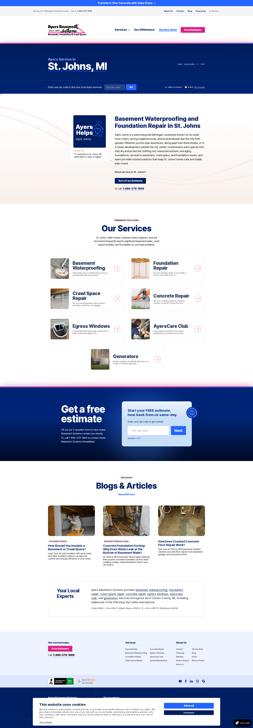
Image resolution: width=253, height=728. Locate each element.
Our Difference (144, 29)
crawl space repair (112, 594)
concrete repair (136, 594)
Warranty (179, 657)
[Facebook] (186, 681)
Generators (126, 359)
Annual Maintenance (158, 660)
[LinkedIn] (191, 681)
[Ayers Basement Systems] (67, 30)
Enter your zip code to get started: (146, 421)
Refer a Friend (198, 660)
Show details (46, 722)
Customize (188, 712)
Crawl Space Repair (86, 298)
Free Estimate (131, 649)
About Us (168, 11)
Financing (201, 11)
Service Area (168, 29)
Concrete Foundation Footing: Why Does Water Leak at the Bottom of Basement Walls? (126, 535)
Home (180, 64)
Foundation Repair (167, 268)
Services (121, 29)
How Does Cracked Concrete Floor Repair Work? (181, 535)
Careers (180, 11)
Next (178, 430)
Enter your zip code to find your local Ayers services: (75, 87)
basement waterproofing (152, 589)
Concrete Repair (167, 298)
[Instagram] (197, 681)
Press (194, 657)
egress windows (157, 594)
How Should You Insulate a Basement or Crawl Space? (71, 535)
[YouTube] (180, 681)
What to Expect (182, 660)
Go (131, 87)
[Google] (203, 681)
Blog (190, 11)
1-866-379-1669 (84, 11)
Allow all (189, 705)
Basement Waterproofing (86, 268)
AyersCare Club (167, 329)
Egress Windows (86, 329)
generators (111, 598)
